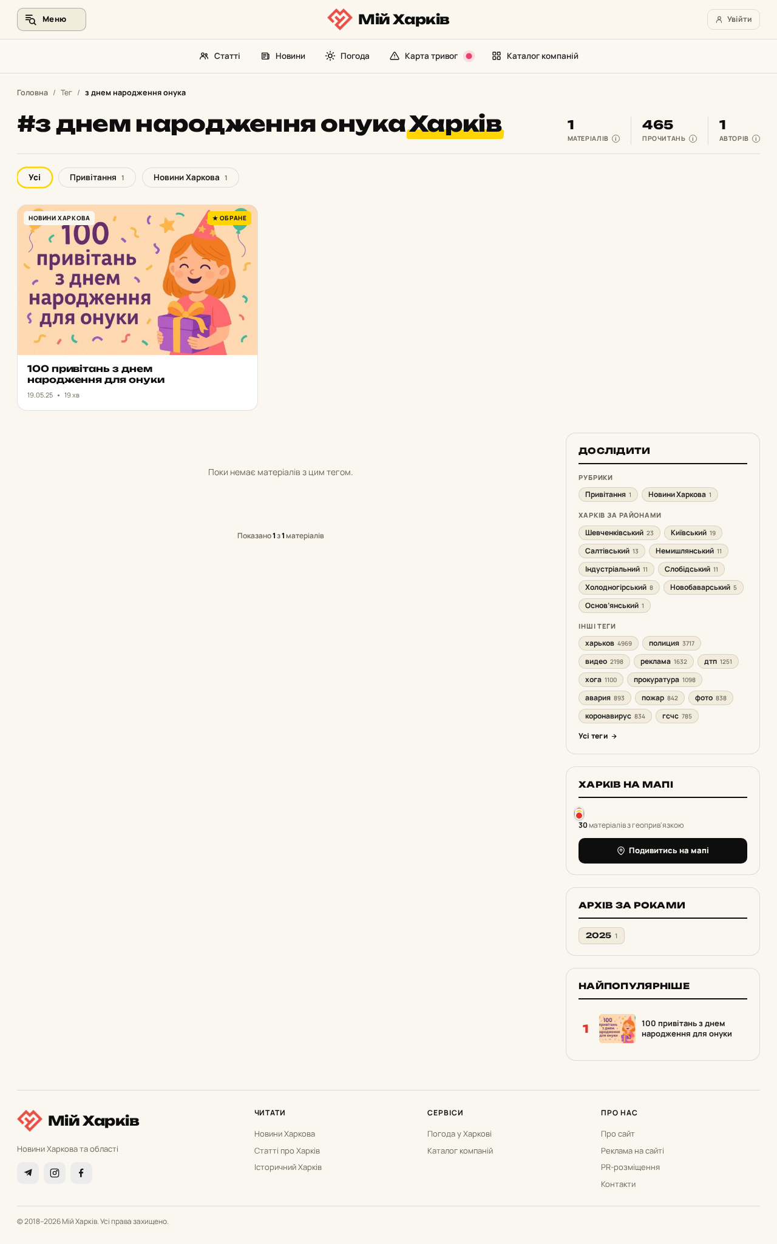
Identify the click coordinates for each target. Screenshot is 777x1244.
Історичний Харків (288, 1166)
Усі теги (593, 736)
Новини (290, 55)
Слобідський (691, 569)
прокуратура (665, 679)
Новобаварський (703, 587)
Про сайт (618, 1133)
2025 (601, 935)
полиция (671, 643)
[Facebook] (81, 1173)
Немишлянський (689, 551)
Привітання (97, 177)
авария (605, 697)
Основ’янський (614, 605)
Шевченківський (619, 532)
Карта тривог (431, 55)
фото (711, 697)
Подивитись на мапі (669, 850)
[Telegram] (28, 1173)
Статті (227, 55)
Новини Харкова (191, 177)
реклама (663, 661)
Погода (355, 55)
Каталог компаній (543, 55)
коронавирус (615, 716)
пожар (660, 697)
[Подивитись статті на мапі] (579, 813)
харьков (608, 643)
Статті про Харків (287, 1150)
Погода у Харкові (459, 1133)
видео (604, 661)
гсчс (677, 716)
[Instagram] (55, 1173)
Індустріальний (616, 569)
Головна (32, 92)
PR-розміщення (630, 1166)
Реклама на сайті (632, 1150)
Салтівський (612, 551)
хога (601, 679)
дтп (718, 661)
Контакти (618, 1183)
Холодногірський (619, 587)
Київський (693, 532)
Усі (35, 177)
